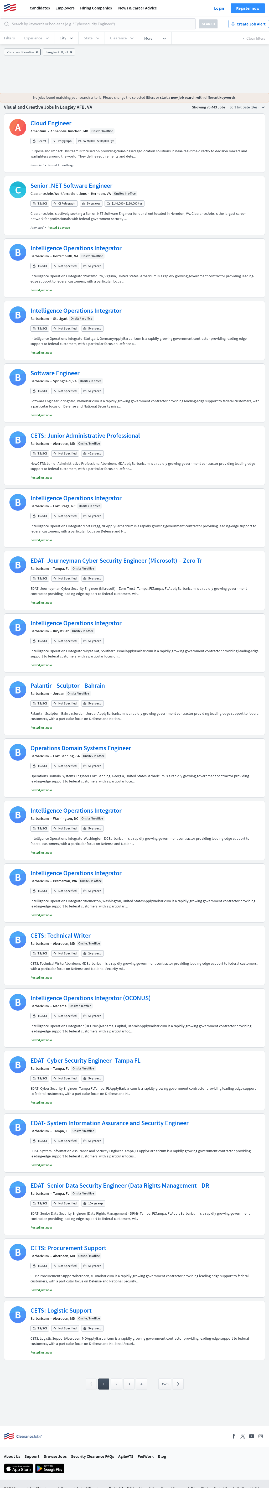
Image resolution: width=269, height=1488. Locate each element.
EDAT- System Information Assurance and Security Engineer (109, 1123)
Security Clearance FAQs (92, 1456)
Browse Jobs (55, 1456)
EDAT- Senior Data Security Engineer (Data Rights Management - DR (119, 1185)
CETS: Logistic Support (61, 1310)
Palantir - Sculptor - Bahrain (67, 685)
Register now (248, 8)
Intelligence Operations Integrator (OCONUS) (90, 998)
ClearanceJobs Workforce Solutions (58, 193)
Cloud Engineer (50, 123)
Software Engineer (55, 373)
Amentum (38, 131)
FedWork (146, 1456)
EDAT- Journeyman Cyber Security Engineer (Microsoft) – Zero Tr (116, 560)
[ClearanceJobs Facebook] (234, 1436)
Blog (162, 1456)
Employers (65, 8)
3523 (164, 1383)
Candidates (40, 8)
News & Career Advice (137, 8)
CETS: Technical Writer (60, 935)
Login (219, 8)
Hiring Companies (96, 8)
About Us (12, 1456)
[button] (66, 38)
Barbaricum (39, 256)
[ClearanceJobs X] (243, 1436)
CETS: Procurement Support (68, 1248)
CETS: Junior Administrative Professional (85, 435)
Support (31, 1456)
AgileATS (125, 1456)
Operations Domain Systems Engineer (80, 748)
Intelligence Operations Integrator (76, 248)
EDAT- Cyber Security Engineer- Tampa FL (85, 1060)
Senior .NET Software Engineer (71, 185)
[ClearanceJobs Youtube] (252, 1436)
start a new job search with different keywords (197, 97)
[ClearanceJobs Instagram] (260, 1436)
